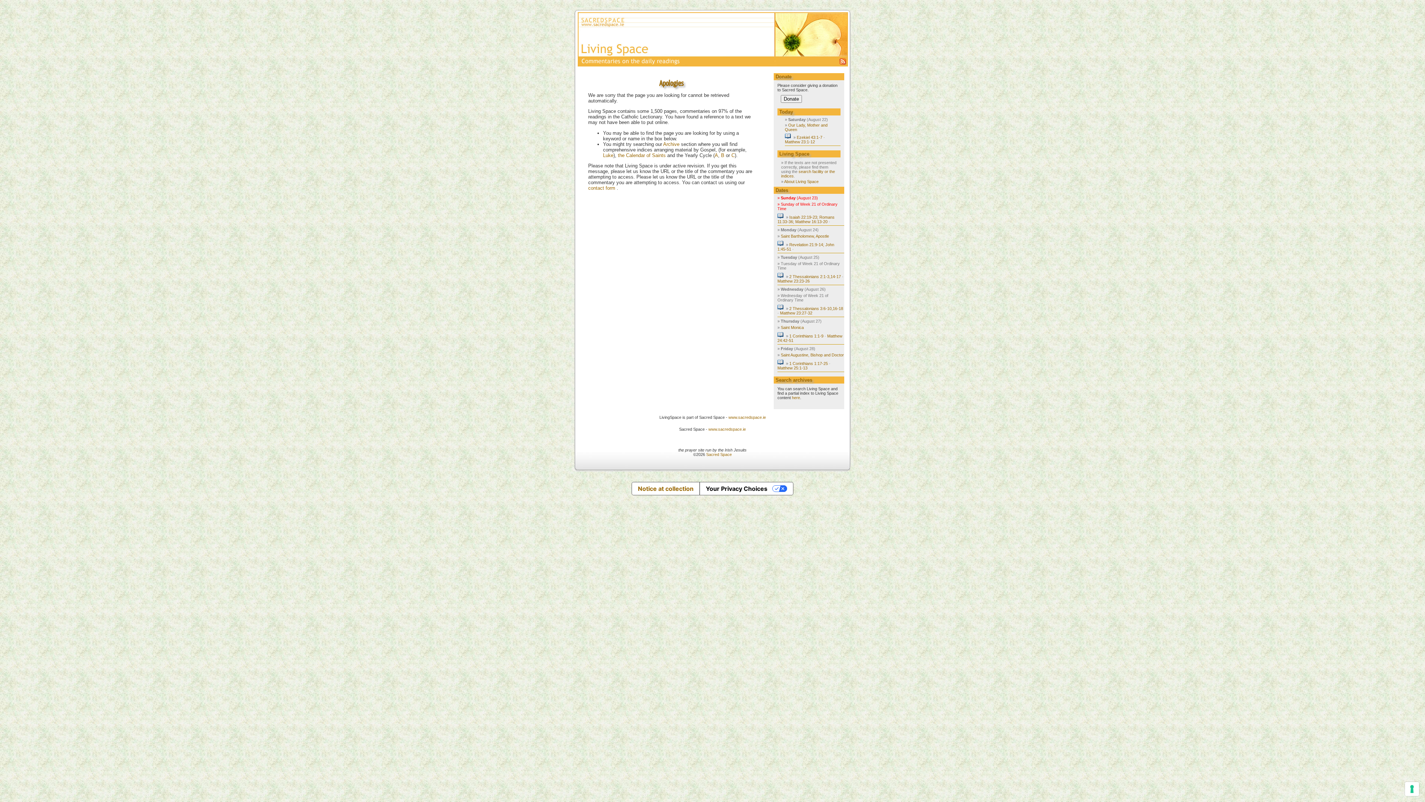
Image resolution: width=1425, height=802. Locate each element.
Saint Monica (792, 327)
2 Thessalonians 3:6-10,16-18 (816, 308)
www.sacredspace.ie (747, 417)
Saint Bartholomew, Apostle (805, 236)
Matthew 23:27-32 (796, 313)
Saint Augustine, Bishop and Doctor (812, 355)
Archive (671, 144)
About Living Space (801, 181)
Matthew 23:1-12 (800, 142)
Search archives (794, 380)
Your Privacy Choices (736, 488)
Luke (608, 155)
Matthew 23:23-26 (793, 281)
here (796, 397)
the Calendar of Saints (642, 155)
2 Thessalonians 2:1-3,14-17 (815, 276)
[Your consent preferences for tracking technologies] (1412, 789)
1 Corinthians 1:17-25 (808, 363)
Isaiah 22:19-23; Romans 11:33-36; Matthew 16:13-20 (806, 219)
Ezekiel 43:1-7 (809, 137)
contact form (602, 188)
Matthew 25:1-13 (792, 368)
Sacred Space (719, 454)
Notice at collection (666, 488)
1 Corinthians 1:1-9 (806, 336)
